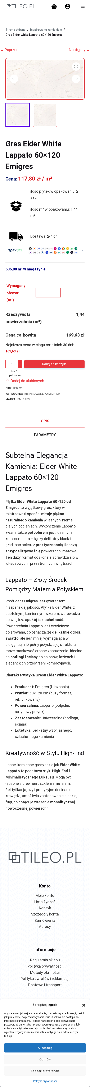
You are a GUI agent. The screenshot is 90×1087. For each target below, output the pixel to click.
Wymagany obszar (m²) (15, 292)
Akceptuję (45, 1048)
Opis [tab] (45, 421)
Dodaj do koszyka (54, 364)
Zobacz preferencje (45, 1071)
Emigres (23, 399)
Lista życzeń (44, 902)
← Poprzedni (10, 49)
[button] (84, 1005)
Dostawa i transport (45, 985)
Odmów (45, 1059)
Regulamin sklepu (45, 960)
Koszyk (45, 908)
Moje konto (45, 895)
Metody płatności (45, 972)
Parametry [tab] (45, 435)
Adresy (45, 926)
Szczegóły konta (45, 914)
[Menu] (83, 6)
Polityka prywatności (45, 1081)
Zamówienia (45, 920)
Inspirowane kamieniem (42, 393)
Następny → (79, 49)
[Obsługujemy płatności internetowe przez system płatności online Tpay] (45, 250)
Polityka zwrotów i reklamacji (45, 978)
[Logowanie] (67, 6)
